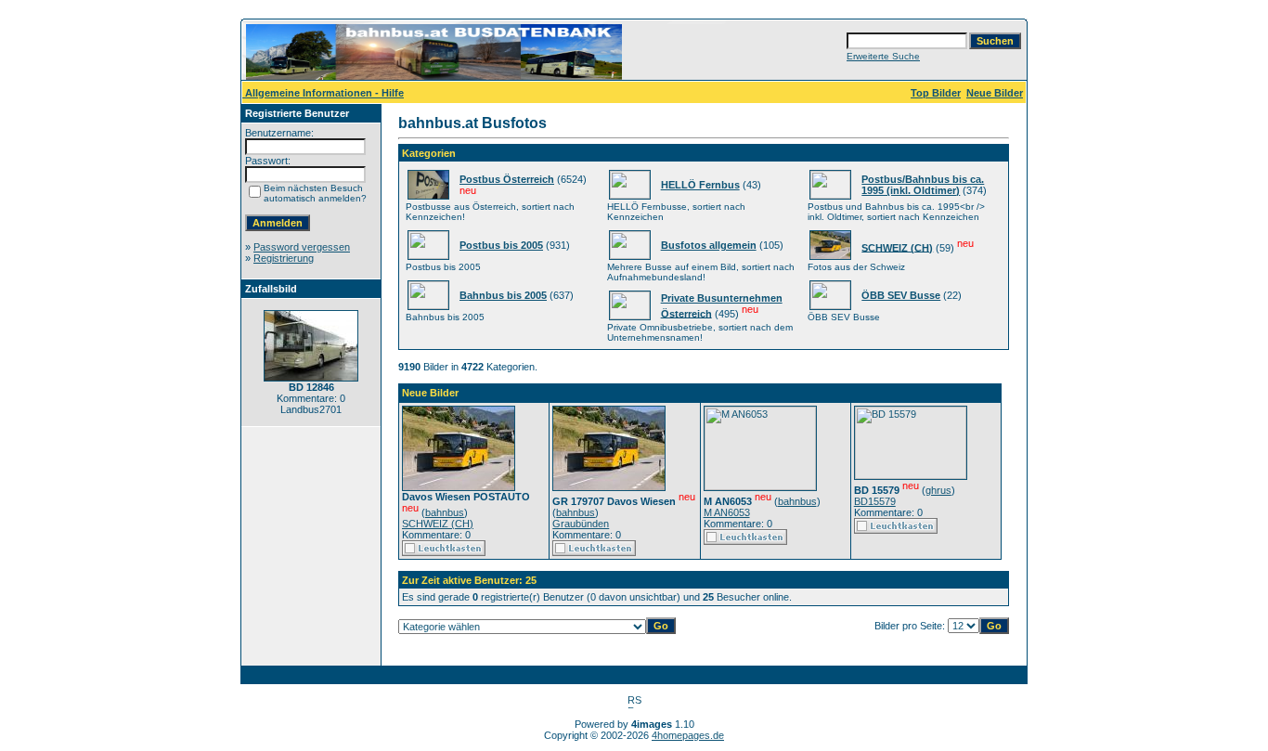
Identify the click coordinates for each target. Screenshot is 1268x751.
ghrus (938, 490)
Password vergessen (301, 246)
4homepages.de (688, 735)
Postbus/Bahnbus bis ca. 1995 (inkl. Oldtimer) (922, 185)
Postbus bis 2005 (501, 245)
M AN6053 (727, 512)
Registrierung (283, 258)
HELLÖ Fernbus (700, 184)
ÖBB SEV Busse (900, 295)
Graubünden (580, 523)
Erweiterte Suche (883, 56)
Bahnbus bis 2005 (503, 295)
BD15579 (875, 501)
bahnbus (444, 512)
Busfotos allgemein (709, 245)
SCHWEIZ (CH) (897, 246)
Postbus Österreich (506, 179)
